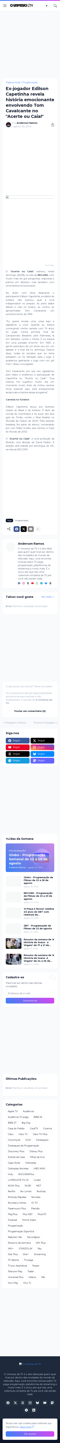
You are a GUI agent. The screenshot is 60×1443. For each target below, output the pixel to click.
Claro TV (23, 1134)
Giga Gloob (14, 1162)
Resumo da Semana (19, 1242)
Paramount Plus (17, 1208)
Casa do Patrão (16, 1128)
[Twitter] (24, 529)
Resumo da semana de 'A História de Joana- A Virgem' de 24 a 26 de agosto (39, 958)
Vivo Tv (27, 1282)
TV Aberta (13, 1260)
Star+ (26, 1254)
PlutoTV (42, 1214)
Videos (32, 1277)
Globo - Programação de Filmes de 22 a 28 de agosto (38, 880)
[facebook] (19, 583)
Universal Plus (15, 1277)
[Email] (31, 529)
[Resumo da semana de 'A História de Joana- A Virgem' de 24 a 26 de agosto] (13, 959)
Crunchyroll (14, 1140)
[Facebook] (17, 529)
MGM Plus (14, 1185)
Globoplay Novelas (18, 1168)
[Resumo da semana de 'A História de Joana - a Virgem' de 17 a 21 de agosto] (13, 943)
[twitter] (28, 583)
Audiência (28, 1111)
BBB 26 (38, 1117)
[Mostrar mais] (38, 529)
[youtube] (32, 583)
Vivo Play (13, 1282)
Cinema (47, 1128)
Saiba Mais (25, 1427)
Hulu (10, 1174)
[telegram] (41, 583)
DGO (28, 1140)
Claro (10, 1134)
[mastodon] (52, 1403)
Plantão (35, 1208)
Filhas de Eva (37, 1157)
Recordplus (33, 1237)
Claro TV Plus (40, 1134)
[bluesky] (46, 583)
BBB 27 (12, 1122)
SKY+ (11, 1248)
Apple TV (13, 1111)
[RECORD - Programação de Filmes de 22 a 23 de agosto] (13, 897)
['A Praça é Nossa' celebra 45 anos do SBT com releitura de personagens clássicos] (13, 912)
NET (38, 1185)
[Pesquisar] (55, 5)
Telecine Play (15, 1271)
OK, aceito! (30, 1434)
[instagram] (23, 583)
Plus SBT (27, 1214)
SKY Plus (41, 1242)
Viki (43, 1277)
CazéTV (34, 1128)
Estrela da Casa (16, 1157)
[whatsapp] (37, 583)
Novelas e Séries (17, 1202)
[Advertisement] (30, 44)
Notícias (41, 1191)
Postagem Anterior (15, 722)
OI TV (34, 1202)
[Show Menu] (5, 5)
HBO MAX (39, 1168)
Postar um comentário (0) (30, 711)
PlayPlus (12, 1214)
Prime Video (29, 1220)
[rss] (34, 1410)
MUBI (28, 1185)
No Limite (26, 1191)
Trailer (31, 1271)
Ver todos (46, 596)
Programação (30, 82)
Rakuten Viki (15, 1237)
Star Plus (13, 1254)
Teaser (35, 1265)
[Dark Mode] (47, 5)
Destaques (42, 1140)
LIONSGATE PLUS (18, 1180)
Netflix (11, 1191)
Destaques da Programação (23, 1145)
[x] (15, 1403)
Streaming (40, 1254)
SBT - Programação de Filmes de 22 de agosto (38, 927)
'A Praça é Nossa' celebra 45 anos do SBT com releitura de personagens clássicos (39, 911)
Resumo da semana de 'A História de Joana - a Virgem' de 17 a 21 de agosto (39, 942)
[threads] (50, 583)
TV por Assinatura (17, 1265)
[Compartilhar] (51, 124)
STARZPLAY (25, 1248)
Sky (40, 1248)
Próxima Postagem (44, 722)
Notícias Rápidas (17, 1197)
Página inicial (13, 82)
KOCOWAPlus (26, 1174)
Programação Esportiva (21, 1231)
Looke (37, 1180)
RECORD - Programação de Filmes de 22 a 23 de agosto (38, 896)
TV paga (28, 1260)
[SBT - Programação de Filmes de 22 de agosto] (13, 928)
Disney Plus (36, 1151)
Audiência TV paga (18, 1117)
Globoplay (30, 1162)
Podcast (12, 1220)
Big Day (26, 1122)
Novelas (35, 1197)
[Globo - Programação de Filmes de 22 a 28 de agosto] (13, 881)
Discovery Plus (16, 1151)
